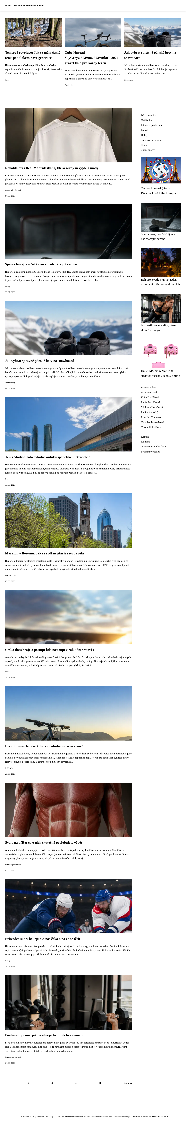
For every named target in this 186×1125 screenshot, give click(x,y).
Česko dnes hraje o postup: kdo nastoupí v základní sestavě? (49, 650)
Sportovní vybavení (13, 190)
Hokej (7, 286)
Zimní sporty (129, 80)
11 (100, 1082)
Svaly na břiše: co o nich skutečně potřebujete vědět (43, 842)
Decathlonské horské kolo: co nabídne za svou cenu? (44, 746)
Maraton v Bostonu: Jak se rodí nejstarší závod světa (44, 553)
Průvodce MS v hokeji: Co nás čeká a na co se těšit (42, 939)
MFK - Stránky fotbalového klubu (24, 5)
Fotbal (7, 672)
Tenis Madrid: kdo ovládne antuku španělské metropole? (47, 457)
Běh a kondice (10, 575)
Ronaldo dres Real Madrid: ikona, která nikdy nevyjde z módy (51, 168)
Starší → (127, 1082)
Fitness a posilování (13, 865)
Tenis (7, 80)
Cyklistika (69, 85)
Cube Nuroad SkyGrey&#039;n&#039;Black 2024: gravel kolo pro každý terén (92, 58)
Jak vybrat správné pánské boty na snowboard (39, 361)
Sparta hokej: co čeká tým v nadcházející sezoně (41, 264)
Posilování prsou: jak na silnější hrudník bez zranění (44, 1035)
